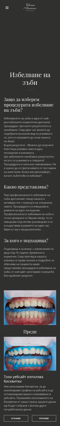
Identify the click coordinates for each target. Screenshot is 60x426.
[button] (8, 7)
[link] (30, 7)
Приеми (44, 418)
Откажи (16, 418)
